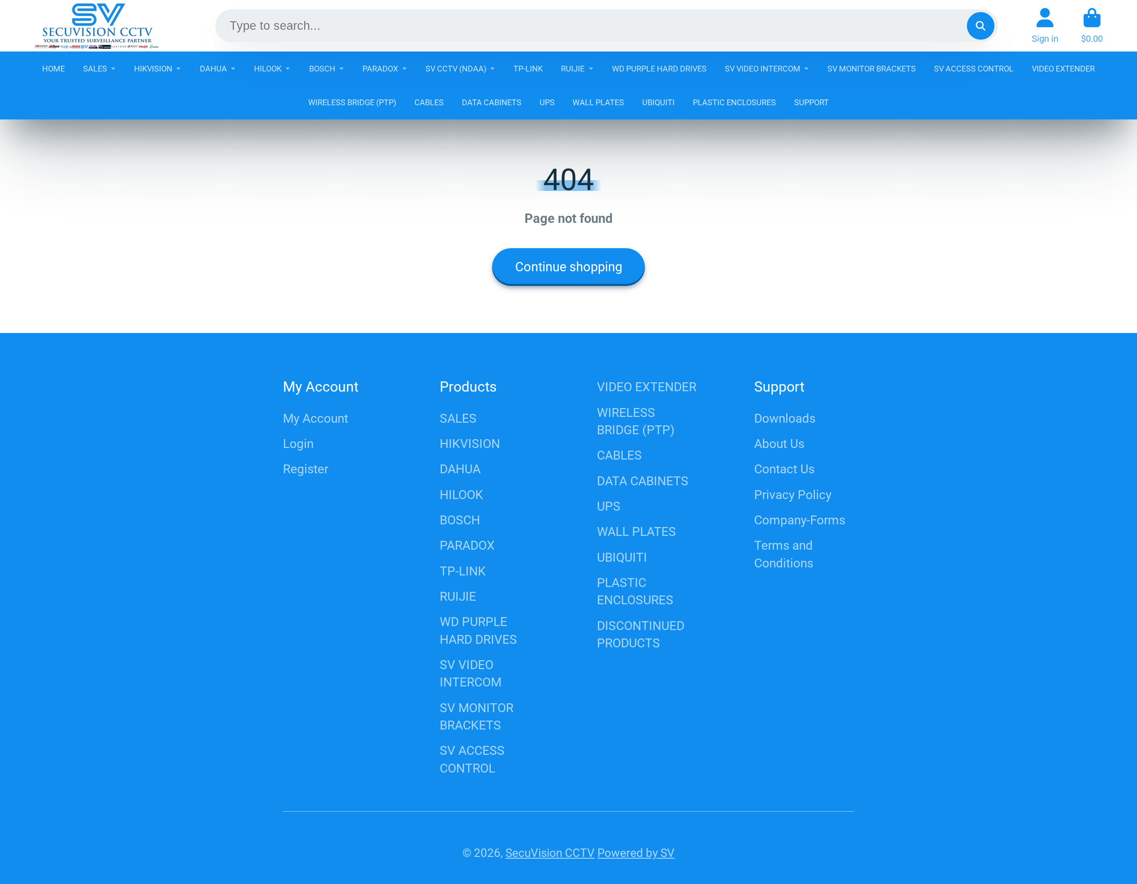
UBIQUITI (658, 102)
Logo (96, 26)
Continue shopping (568, 266)
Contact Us (784, 469)
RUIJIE (572, 68)
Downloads (784, 418)
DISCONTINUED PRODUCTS (640, 634)
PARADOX (380, 68)
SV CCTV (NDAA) (455, 68)
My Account (315, 418)
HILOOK (268, 68)
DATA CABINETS (491, 102)
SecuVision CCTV (550, 853)
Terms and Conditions (783, 554)
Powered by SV (636, 853)
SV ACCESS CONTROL (974, 68)
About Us (779, 443)
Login (298, 443)
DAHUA (213, 68)
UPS (547, 102)
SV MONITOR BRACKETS (871, 68)
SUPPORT (811, 102)
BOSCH (322, 68)
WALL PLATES (598, 102)
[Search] (980, 25)
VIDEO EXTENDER (1063, 68)
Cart (1092, 25)
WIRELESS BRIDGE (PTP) (352, 102)
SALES (95, 68)
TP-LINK (528, 68)
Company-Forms (799, 520)
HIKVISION (153, 68)
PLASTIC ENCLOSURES (734, 102)
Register (305, 469)
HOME (53, 68)
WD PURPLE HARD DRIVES (659, 68)
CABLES (429, 102)
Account (1045, 25)
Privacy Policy (792, 495)
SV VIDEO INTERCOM (762, 68)
